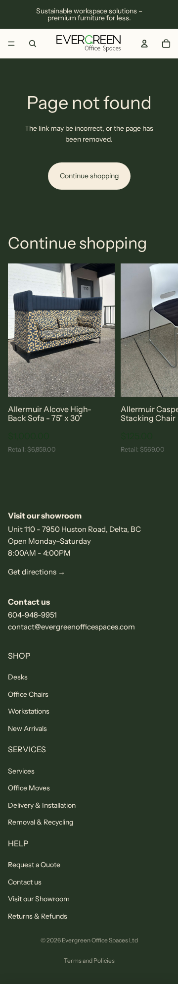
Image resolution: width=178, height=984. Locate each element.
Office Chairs (28, 694)
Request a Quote (34, 864)
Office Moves (29, 787)
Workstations (28, 711)
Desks (18, 677)
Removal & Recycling (40, 822)
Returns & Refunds (37, 916)
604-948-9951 (32, 615)
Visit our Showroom (39, 898)
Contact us (25, 882)
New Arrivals (27, 728)
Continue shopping (89, 175)
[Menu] (11, 43)
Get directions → (36, 571)
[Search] (33, 43)
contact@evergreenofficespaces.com (71, 626)
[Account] (144, 43)
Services (21, 771)
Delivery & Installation (42, 805)
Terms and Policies (89, 960)
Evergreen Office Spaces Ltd (100, 940)
